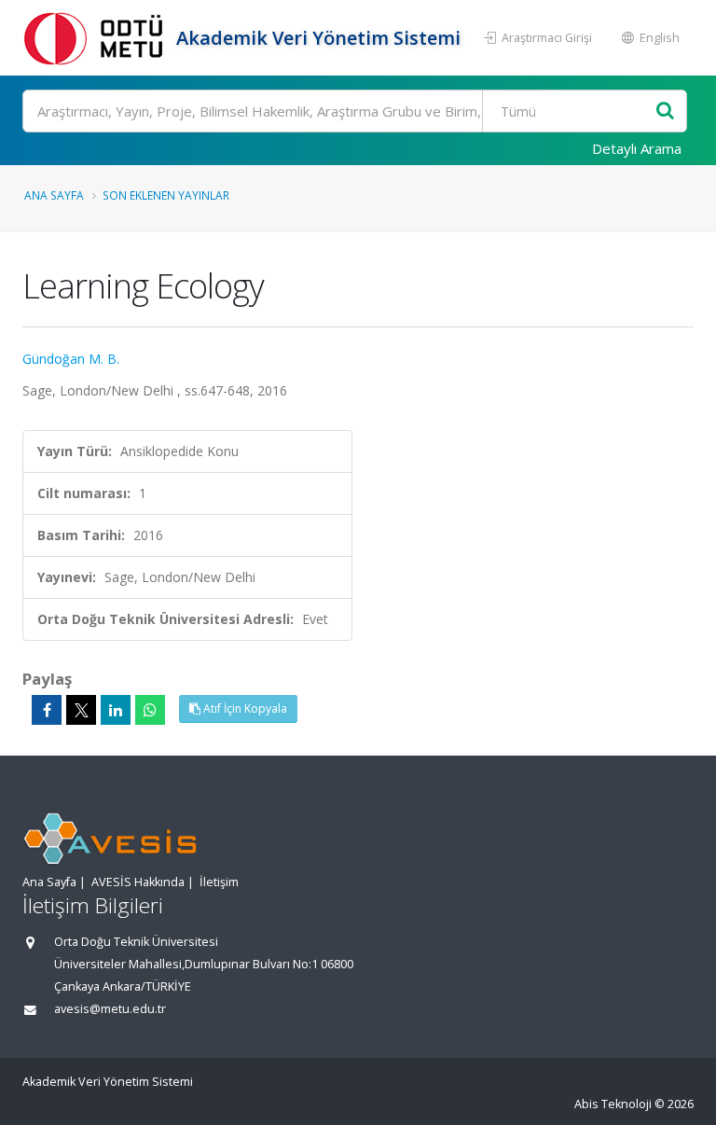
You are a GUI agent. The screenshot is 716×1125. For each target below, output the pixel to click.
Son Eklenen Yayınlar (166, 195)
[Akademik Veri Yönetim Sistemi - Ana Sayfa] (97, 38)
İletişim (219, 882)
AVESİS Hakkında (138, 882)
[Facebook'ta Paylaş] (47, 710)
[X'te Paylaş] (81, 710)
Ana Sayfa (54, 195)
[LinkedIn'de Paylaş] (116, 710)
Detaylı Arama (637, 148)
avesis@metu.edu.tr (110, 1009)
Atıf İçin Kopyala (243, 708)
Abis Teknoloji (613, 1104)
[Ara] (665, 111)
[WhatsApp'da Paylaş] (150, 710)
